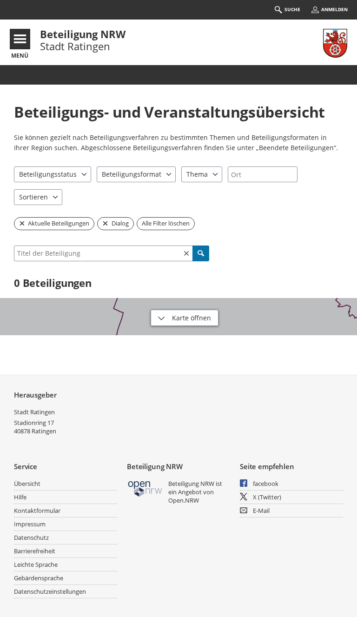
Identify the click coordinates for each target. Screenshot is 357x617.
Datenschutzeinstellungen (50, 591)
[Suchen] (200, 253)
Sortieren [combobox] (33, 196)
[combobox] (263, 174)
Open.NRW (183, 500)
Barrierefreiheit (34, 551)
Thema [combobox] (197, 174)
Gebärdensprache (38, 578)
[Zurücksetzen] (186, 253)
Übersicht (27, 483)
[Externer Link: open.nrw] (145, 488)
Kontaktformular (37, 510)
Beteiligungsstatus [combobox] (48, 174)
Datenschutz (31, 537)
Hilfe (20, 497)
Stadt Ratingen (34, 412)
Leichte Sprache (36, 564)
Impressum (30, 524)
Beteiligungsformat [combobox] (131, 174)
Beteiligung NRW (83, 34)
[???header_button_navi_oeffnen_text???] (20, 39)
